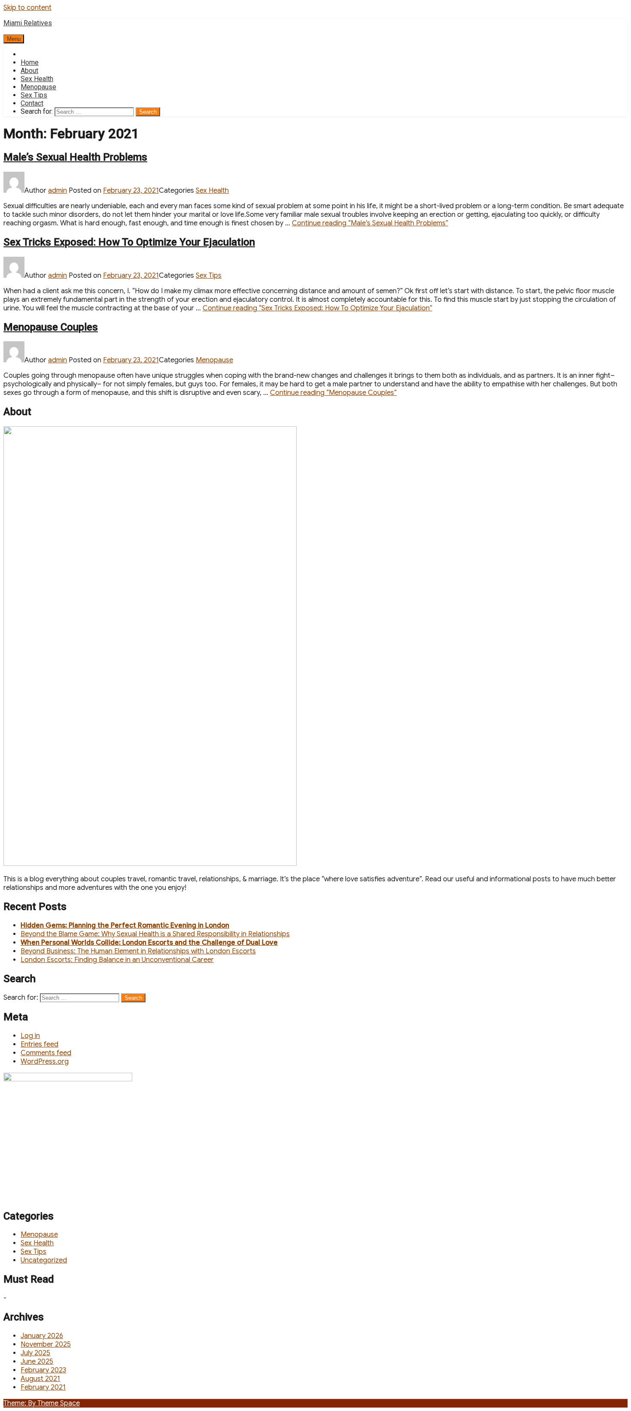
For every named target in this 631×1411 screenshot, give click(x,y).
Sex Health (37, 79)
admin (57, 190)
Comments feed (46, 1053)
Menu (14, 39)
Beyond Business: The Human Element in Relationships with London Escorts (138, 951)
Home (30, 62)
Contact (32, 103)
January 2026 (42, 1336)
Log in (30, 1036)
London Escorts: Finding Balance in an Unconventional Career (117, 960)
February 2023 (43, 1370)
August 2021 (40, 1379)
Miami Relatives (27, 23)
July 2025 (35, 1353)
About (29, 71)
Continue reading (370, 223)
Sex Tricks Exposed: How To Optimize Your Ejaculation (129, 242)
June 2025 (37, 1361)
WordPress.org (45, 1061)
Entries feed (39, 1044)
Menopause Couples (50, 327)
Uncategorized (44, 1260)
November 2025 (46, 1344)
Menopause (38, 87)
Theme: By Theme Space (41, 1403)
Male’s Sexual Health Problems (75, 157)
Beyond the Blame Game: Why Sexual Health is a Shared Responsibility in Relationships (155, 934)
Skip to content (27, 7)
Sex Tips (34, 95)
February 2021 (43, 1387)
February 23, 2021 (131, 190)
